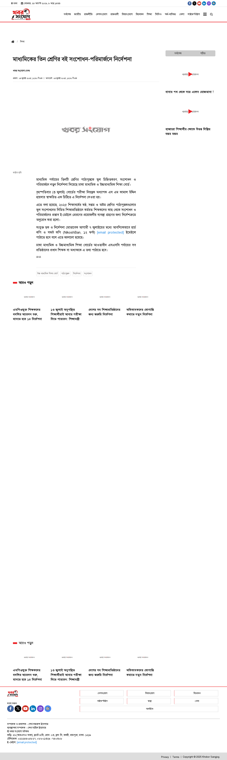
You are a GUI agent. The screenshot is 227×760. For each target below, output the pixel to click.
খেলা (181, 14)
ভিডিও (158, 14)
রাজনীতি (88, 14)
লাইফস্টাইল (194, 14)
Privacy (165, 757)
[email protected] (110, 232)
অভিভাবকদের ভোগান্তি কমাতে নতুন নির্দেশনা (140, 312)
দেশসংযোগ (101, 14)
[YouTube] (199, 3)
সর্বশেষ (67, 14)
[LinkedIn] (204, 3)
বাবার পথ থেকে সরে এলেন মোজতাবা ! (190, 92)
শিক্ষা (149, 14)
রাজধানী (115, 14)
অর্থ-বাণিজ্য (170, 14)
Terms (175, 757)
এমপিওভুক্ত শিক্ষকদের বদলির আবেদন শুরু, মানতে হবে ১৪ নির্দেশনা (27, 314)
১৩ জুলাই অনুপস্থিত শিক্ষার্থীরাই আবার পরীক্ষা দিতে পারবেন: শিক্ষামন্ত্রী (66, 314)
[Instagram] (209, 3)
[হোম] (14, 42)
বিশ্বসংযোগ (127, 14)
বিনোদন (140, 14)
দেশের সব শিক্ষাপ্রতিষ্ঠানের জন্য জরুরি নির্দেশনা (104, 312)
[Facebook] (190, 3)
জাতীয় (77, 14)
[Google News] (214, 3)
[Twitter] (194, 3)
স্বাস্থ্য (150, 701)
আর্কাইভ (149, 708)
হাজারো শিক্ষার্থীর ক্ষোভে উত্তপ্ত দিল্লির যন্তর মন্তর (188, 131)
